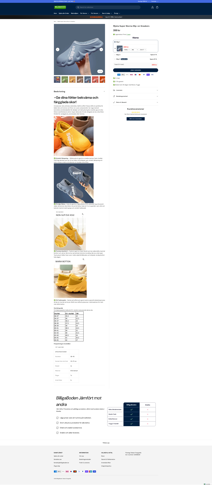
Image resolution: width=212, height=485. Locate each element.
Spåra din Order (64, 13)
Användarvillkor (106, 463)
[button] (157, 7)
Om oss (81, 456)
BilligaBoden (59, 478)
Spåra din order (58, 456)
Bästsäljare (74, 13)
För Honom (94, 13)
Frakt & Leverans (84, 463)
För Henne (83, 13)
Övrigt (116, 13)
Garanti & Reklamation (108, 459)
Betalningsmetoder (85, 459)
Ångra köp (57, 466)
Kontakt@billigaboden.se (61, 463)
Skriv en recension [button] (136, 119)
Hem (55, 13)
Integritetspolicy (106, 466)
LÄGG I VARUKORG (135, 70)
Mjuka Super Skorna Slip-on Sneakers (66, 21)
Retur (103, 456)
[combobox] (108, 7)
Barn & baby (106, 13)
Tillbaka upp (106, 443)
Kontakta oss (58, 459)
